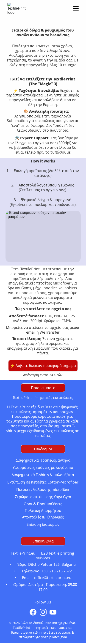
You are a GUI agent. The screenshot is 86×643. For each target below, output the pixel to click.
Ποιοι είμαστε (43, 387)
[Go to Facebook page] (33, 612)
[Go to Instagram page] (43, 612)
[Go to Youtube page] (53, 612)
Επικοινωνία (43, 541)
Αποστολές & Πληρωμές (43, 517)
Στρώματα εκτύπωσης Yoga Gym (43, 496)
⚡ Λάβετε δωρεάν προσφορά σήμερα (43, 365)
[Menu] (76, 8)
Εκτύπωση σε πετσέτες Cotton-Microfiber (42, 482)
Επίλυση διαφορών (43, 524)
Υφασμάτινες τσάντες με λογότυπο (43, 467)
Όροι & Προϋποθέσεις (43, 503)
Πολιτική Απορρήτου (43, 510)
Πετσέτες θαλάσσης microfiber (43, 489)
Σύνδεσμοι (43, 449)
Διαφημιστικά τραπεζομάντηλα (43, 460)
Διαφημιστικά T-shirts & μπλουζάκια (43, 474)
